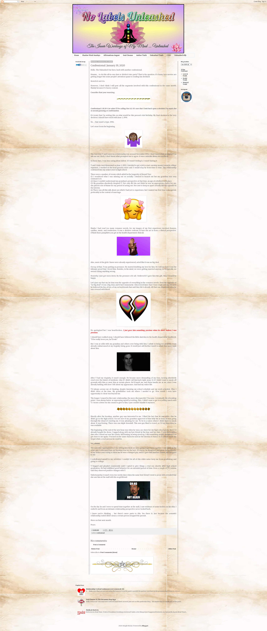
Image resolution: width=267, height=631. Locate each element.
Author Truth (141, 55)
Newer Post (95, 549)
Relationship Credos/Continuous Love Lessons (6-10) (105, 589)
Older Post (172, 549)
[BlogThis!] (106, 530)
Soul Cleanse (128, 55)
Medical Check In (92, 610)
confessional (100, 533)
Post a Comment (99, 545)
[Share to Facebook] (110, 530)
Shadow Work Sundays (91, 55)
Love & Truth (185, 75)
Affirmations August (112, 55)
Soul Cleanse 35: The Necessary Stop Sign (101, 599)
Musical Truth (185, 83)
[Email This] (104, 530)
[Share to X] (108, 530)
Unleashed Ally (180, 55)
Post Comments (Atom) (108, 552)
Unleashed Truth (156, 55)
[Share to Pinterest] (112, 530)
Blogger (145, 626)
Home (76, 55)
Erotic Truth (185, 79)
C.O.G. (169, 55)
